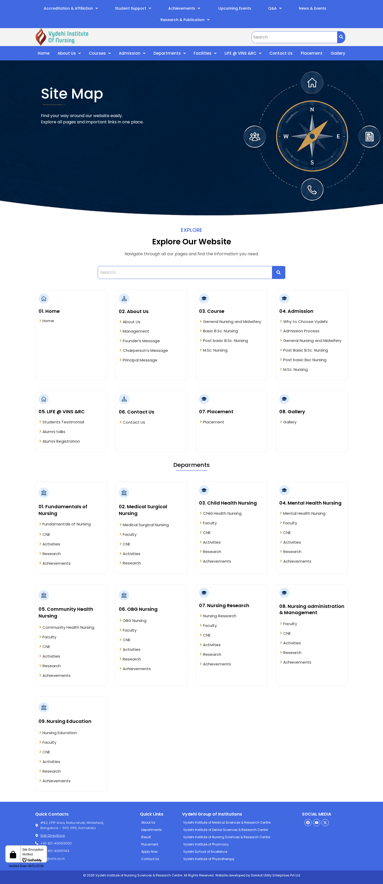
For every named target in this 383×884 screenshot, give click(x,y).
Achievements (181, 8)
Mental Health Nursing (304, 513)
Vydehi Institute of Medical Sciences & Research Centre (226, 822)
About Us (67, 53)
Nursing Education (59, 732)
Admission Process (301, 331)
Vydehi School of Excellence (205, 851)
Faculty (130, 534)
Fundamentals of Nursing (66, 524)
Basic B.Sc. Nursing (220, 331)
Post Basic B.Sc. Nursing (305, 350)
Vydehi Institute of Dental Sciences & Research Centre (225, 830)
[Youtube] (316, 822)
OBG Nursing (134, 620)
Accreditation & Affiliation (68, 8)
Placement (312, 53)
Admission (129, 53)
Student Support (130, 8)
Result (146, 837)
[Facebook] (308, 822)
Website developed (229, 875)
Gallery (338, 53)
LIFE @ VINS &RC (240, 53)
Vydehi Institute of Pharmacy (206, 844)
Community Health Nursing (68, 627)
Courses (97, 53)
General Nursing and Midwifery (232, 321)
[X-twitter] (325, 822)
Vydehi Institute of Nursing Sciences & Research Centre (226, 837)
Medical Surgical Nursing (146, 524)
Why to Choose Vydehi (305, 321)
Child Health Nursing (222, 513)
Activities (51, 544)
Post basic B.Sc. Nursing (225, 340)
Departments (167, 53)
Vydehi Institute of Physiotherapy (208, 859)
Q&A (272, 8)
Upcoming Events (234, 8)
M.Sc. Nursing (215, 350)
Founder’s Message (141, 341)
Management (136, 331)
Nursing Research (219, 616)
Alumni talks (53, 431)
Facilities (203, 53)
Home (44, 53)
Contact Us (281, 53)
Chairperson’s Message (145, 350)
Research (51, 553)
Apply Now (149, 851)
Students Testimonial (63, 422)
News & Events (312, 8)
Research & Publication (182, 19)
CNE (46, 534)
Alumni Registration (61, 441)
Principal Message (140, 360)
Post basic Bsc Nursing (304, 359)
